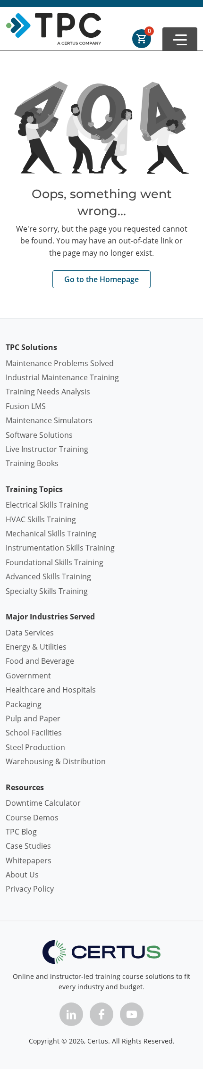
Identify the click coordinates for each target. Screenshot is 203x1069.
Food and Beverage (40, 661)
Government (28, 675)
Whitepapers (28, 860)
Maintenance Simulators (49, 420)
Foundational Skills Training (54, 562)
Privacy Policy (30, 889)
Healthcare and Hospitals (51, 690)
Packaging (24, 704)
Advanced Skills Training (48, 576)
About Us (22, 874)
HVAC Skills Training (41, 519)
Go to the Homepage (101, 279)
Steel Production (35, 747)
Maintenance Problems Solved (60, 363)
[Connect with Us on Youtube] (132, 1014)
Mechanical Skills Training (51, 533)
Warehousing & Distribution (56, 761)
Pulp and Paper (33, 718)
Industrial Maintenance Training (62, 377)
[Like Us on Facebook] (101, 1014)
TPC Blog (21, 832)
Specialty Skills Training (47, 591)
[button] (179, 39)
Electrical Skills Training (47, 505)
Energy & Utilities (36, 647)
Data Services (30, 632)
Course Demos (32, 817)
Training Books (32, 463)
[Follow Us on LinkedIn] (71, 1014)
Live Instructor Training (47, 449)
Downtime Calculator (43, 803)
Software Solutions (39, 435)
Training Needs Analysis (48, 391)
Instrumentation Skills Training (60, 548)
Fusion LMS (26, 406)
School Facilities (34, 732)
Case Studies (28, 846)
